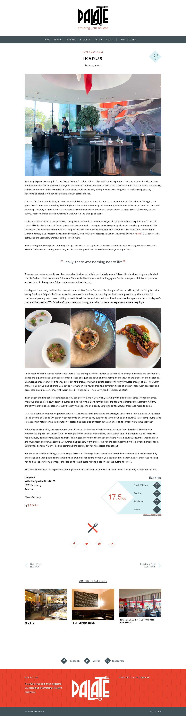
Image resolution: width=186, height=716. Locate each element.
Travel (98, 40)
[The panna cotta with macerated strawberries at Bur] (128, 644)
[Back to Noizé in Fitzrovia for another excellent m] (174, 644)
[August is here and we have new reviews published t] (151, 644)
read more (30, 691)
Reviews (58, 40)
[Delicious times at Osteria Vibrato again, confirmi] (11, 644)
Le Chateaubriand (83, 623)
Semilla (30, 623)
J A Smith (33, 505)
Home (47, 40)
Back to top (155, 711)
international (93, 52)
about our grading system (152, 515)
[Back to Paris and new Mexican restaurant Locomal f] (81, 644)
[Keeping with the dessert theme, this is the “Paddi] (104, 644)
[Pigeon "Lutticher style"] (138, 338)
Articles (71, 40)
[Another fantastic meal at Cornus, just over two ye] (34, 644)
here (138, 233)
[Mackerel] (47, 338)
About (109, 40)
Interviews (85, 40)
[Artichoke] (93, 338)
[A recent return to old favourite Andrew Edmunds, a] (58, 644)
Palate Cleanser (129, 40)
